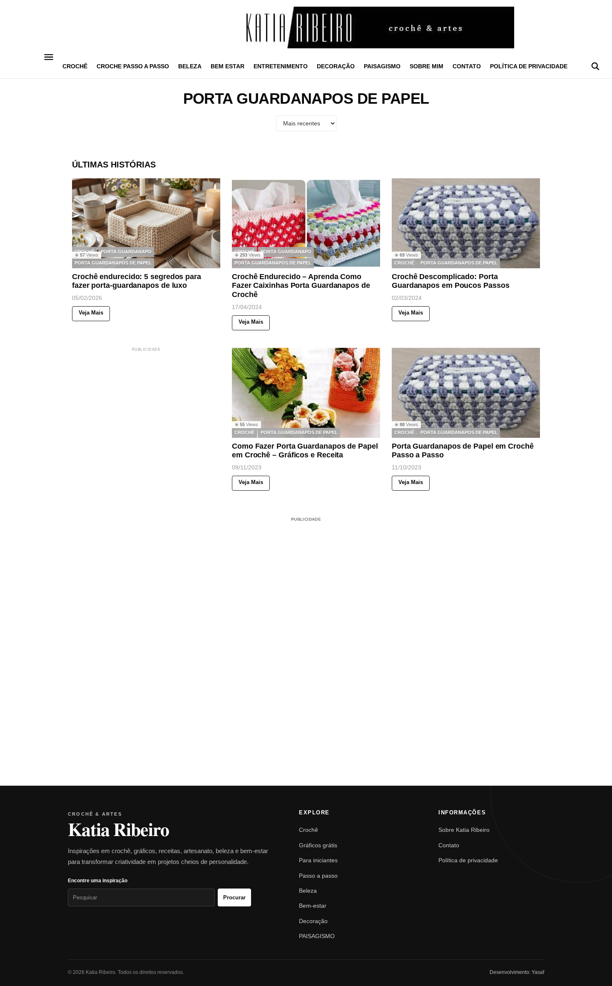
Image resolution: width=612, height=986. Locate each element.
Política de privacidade (528, 66)
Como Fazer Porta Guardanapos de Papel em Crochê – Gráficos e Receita (305, 450)
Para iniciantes (318, 860)
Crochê (308, 829)
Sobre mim (426, 66)
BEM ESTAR (227, 66)
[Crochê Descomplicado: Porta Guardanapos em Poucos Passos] (466, 223)
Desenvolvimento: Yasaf (517, 972)
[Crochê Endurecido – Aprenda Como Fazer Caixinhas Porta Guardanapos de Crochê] (306, 223)
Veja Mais (91, 313)
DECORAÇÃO (336, 66)
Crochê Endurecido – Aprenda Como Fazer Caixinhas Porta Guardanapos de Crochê (301, 285)
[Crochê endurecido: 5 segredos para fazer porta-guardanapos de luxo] (146, 223)
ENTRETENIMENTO (281, 66)
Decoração (313, 921)
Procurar (234, 897)
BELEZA (190, 66)
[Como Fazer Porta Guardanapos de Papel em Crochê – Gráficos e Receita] (306, 393)
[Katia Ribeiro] (306, 27)
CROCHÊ (74, 66)
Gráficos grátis (318, 845)
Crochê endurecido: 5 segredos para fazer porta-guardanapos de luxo (136, 281)
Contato (467, 66)
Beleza (308, 890)
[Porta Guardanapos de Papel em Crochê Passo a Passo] (466, 393)
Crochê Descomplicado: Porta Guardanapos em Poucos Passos (450, 281)
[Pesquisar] (595, 66)
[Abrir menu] (49, 57)
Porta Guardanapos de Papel (113, 263)
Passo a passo (318, 875)
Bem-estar (312, 905)
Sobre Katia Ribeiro (464, 829)
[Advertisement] (146, 405)
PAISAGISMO (382, 66)
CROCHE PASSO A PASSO (133, 66)
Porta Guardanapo (126, 252)
